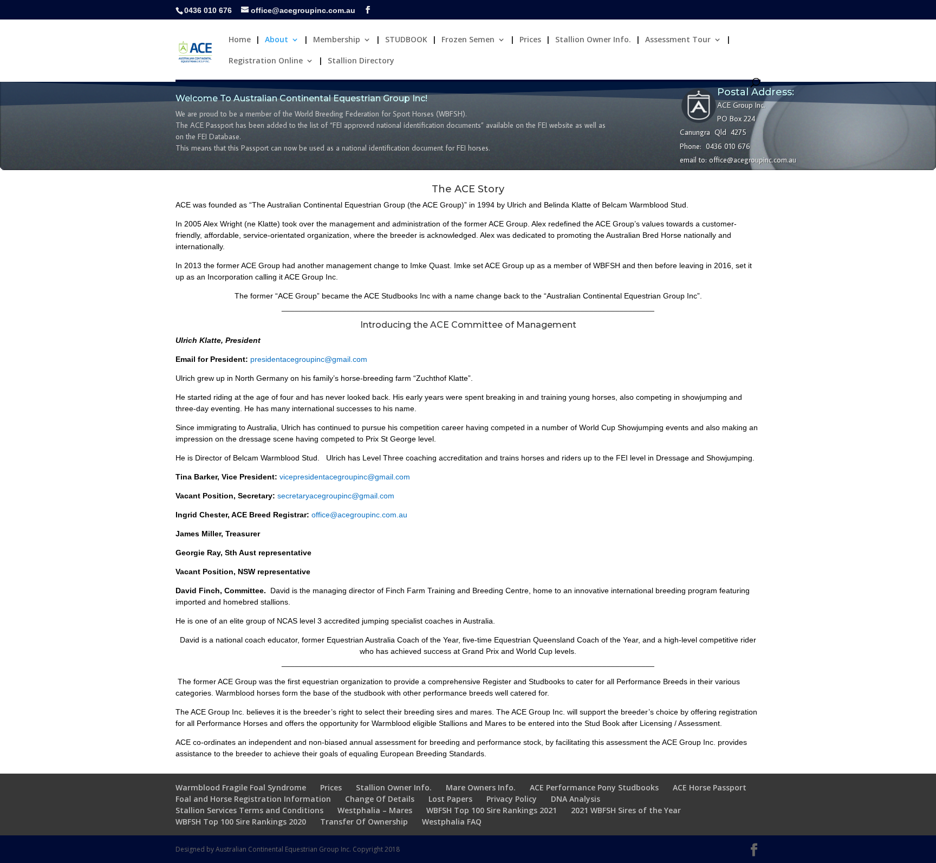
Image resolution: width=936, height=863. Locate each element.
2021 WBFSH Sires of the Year (626, 810)
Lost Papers (450, 799)
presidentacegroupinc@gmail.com (308, 359)
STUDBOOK (406, 40)
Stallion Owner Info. (593, 40)
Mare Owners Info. (481, 787)
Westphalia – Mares (374, 810)
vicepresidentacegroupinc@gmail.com (345, 476)
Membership (336, 40)
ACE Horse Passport (709, 787)
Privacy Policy (511, 799)
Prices (530, 40)
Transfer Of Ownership (364, 821)
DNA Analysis (575, 799)
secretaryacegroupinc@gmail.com (335, 495)
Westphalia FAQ (452, 821)
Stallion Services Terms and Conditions (249, 810)
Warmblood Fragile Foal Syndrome (241, 787)
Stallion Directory (361, 61)
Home (240, 40)
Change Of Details (379, 799)
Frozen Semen (468, 40)
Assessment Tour (678, 40)
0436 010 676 (208, 10)
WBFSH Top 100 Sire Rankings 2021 (491, 810)
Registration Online (266, 61)
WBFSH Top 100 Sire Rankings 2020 (241, 821)
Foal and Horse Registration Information (253, 799)
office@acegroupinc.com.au (359, 514)
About (276, 40)
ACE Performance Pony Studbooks (594, 787)
